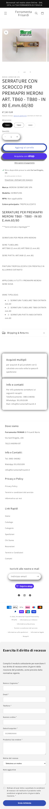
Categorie (9, 528)
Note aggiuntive (9, 770)
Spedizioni (9, 534)
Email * (6, 694)
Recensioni (10, 546)
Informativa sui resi (13, 498)
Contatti (8, 558)
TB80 (19, 125)
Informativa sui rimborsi (28, 620)
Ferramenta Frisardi (23, 616)
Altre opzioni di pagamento (24, 163)
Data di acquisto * (10, 728)
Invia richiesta (24, 803)
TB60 (7, 125)
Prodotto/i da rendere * (12, 740)
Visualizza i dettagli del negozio (19, 180)
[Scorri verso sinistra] (18, 72)
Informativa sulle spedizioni (18, 632)
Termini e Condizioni (14, 552)
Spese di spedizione (20, 116)
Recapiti (26, 636)
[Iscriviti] (38, 576)
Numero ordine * (10, 717)
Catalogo (9, 522)
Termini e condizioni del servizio (19, 492)
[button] (6, 13)
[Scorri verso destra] (30, 72)
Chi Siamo (9, 540)
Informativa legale (37, 632)
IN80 (31, 126)
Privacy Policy (11, 486)
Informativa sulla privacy (26, 624)
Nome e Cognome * (11, 683)
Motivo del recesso (10, 758)
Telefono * (7, 706)
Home (7, 516)
